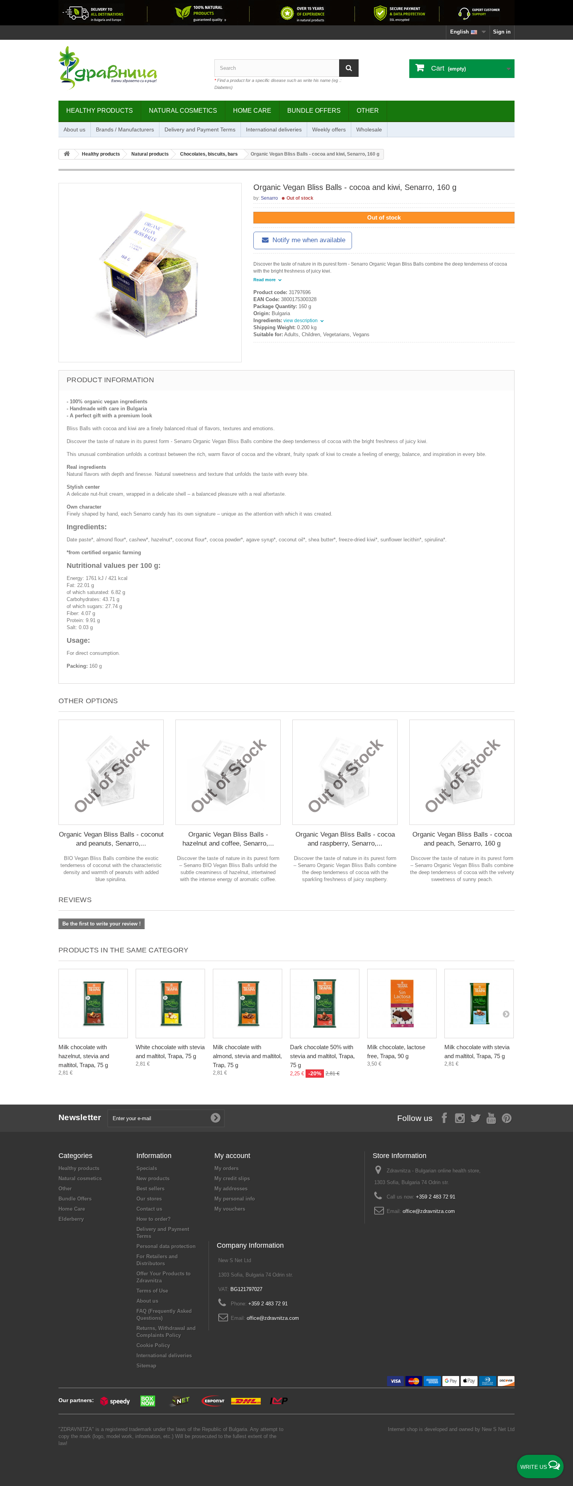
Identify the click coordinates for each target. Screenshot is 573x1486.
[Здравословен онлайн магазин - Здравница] (130, 68)
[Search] (349, 68)
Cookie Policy (153, 1345)
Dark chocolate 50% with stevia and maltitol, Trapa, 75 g (322, 1056)
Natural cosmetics (183, 110)
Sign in (502, 32)
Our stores (149, 1199)
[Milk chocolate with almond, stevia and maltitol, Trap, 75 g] (247, 1003)
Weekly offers (329, 129)
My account (232, 1156)
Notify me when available (308, 240)
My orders (226, 1168)
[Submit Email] (215, 1118)
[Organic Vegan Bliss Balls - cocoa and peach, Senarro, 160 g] (462, 772)
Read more (265, 279)
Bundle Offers (314, 110)
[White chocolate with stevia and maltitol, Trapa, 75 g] (170, 1003)
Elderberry (71, 1219)
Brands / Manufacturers (125, 129)
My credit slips (232, 1178)
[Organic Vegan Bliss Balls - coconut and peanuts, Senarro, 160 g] (111, 772)
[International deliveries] (286, 12)
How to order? (153, 1219)
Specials (146, 1168)
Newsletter (79, 1117)
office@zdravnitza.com (429, 1211)
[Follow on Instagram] (460, 1117)
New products (153, 1178)
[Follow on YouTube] (491, 1117)
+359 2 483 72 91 (435, 1197)
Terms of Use (152, 1291)
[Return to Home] (66, 154)
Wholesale (369, 129)
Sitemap (146, 1366)
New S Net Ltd (498, 1429)
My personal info (234, 1199)
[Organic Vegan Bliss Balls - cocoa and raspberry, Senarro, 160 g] (345, 772)
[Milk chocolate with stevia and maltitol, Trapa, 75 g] (479, 1003)
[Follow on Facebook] (444, 1117)
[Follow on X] (475, 1117)
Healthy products (99, 110)
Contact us (149, 1209)
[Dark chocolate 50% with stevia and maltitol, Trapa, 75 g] (324, 1003)
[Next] (506, 1014)
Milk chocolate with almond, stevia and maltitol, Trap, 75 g (247, 1056)
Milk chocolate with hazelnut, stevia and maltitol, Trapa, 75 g (83, 1056)
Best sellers (150, 1189)
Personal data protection (166, 1246)
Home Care (252, 110)
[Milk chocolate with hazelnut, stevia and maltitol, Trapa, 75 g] (93, 1003)
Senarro (269, 198)
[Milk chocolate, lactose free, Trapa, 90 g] (402, 1003)
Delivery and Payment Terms (199, 129)
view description (301, 320)
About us (74, 129)
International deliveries (274, 129)
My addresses (231, 1189)
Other (368, 110)
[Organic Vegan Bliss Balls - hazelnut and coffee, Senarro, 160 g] (228, 772)
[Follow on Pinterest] (506, 1117)
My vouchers (229, 1209)
